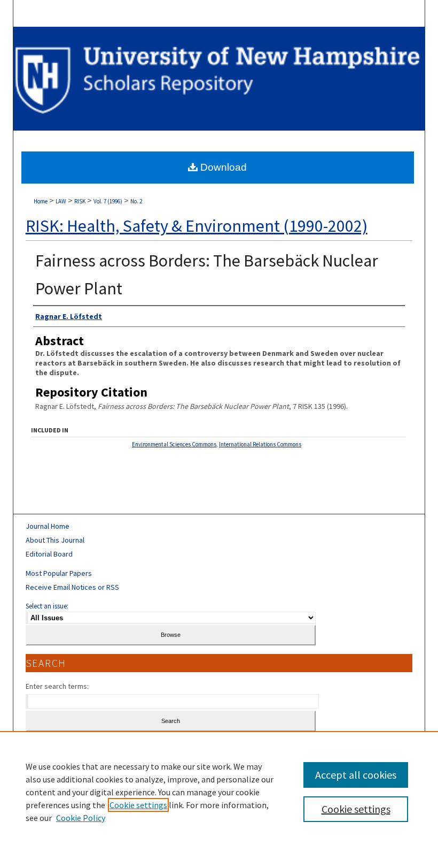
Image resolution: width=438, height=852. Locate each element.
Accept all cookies (355, 774)
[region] (219, 791)
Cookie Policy (80, 817)
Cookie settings (138, 805)
